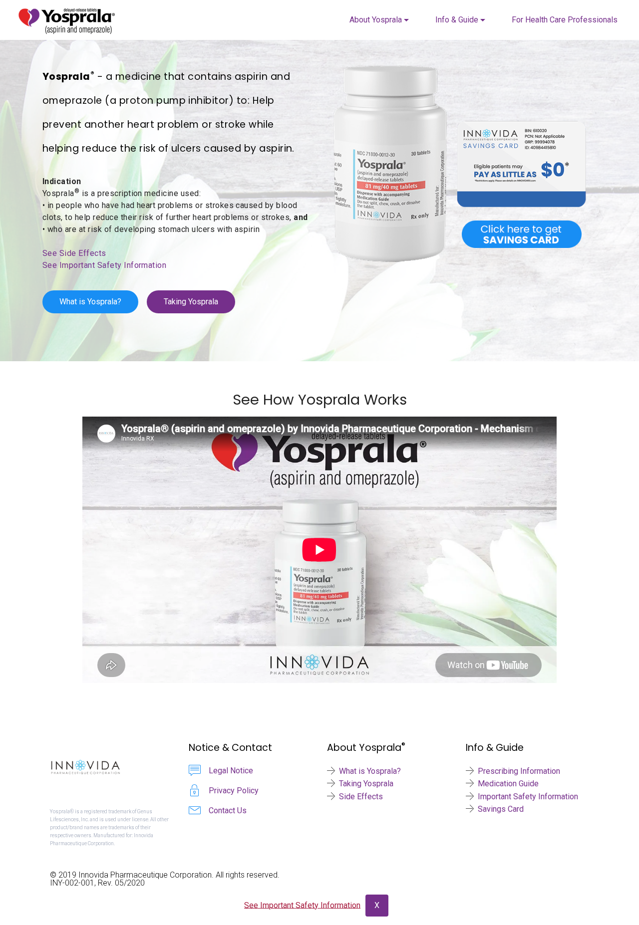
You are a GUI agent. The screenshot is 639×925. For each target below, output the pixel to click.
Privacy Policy (234, 790)
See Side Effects (74, 253)
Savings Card (501, 809)
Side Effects (361, 796)
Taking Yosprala (191, 301)
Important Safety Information (528, 796)
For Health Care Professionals (565, 19)
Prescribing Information (519, 771)
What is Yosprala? (90, 301)
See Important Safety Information (104, 265)
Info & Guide (456, 19)
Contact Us (228, 810)
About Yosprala (375, 19)
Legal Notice (231, 770)
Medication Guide (508, 783)
